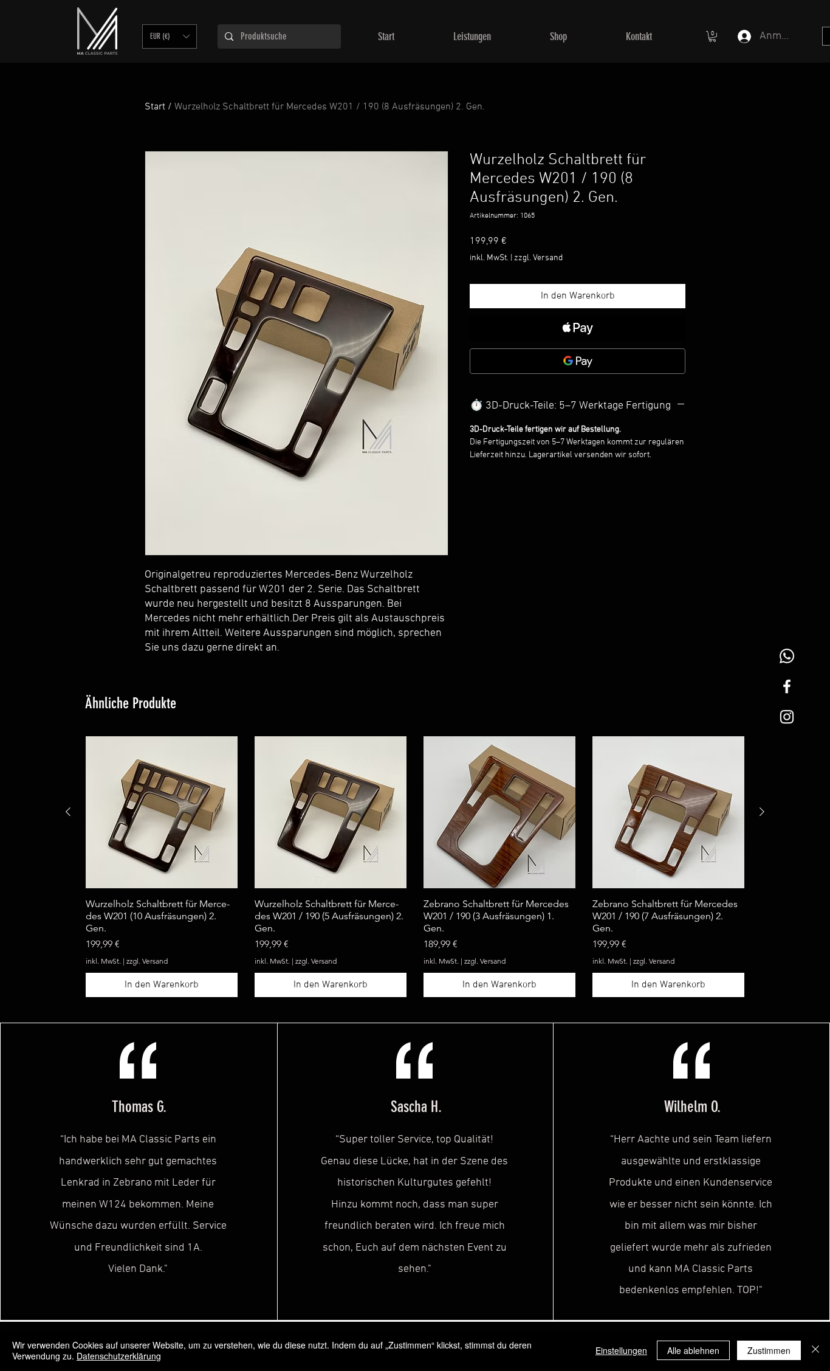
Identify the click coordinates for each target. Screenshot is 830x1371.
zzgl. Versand (538, 258)
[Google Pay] (577, 361)
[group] (415, 867)
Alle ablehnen (693, 1350)
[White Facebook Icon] (787, 686)
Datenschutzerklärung (119, 1356)
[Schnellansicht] (162, 812)
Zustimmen (769, 1350)
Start (155, 107)
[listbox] (169, 36)
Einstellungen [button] (621, 1350)
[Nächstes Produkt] (762, 811)
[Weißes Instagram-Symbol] (787, 717)
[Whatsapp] (787, 656)
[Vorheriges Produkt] (68, 811)
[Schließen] (815, 1350)
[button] (169, 36)
